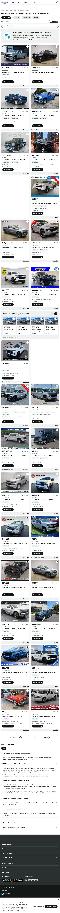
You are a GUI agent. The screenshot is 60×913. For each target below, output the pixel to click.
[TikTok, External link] (26, 880)
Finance (34, 2)
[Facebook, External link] (29, 880)
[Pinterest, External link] (37, 880)
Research (26, 2)
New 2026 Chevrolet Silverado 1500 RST (8, 330)
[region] (30, 905)
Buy (13, 2)
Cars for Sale (9, 10)
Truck (21, 10)
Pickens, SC (16, 10)
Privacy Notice (4, 890)
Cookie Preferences (6, 897)
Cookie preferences (37, 906)
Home (2, 10)
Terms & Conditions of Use (7, 887)
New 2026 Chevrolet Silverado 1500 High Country (36, 331)
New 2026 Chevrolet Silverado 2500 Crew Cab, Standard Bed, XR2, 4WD (22, 332)
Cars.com (10, 905)
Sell (19, 2)
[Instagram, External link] (34, 880)
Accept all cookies (51, 906)
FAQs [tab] (3, 748)
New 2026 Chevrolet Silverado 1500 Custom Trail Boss (51, 331)
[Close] (58, 899)
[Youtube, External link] (31, 880)
